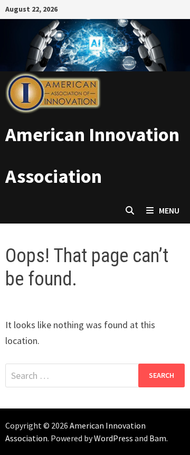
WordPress (113, 438)
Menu (169, 210)
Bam (157, 438)
